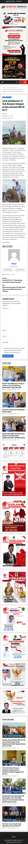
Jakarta (14, 819)
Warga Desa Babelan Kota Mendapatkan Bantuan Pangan (13, 411)
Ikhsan (5, 114)
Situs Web (5, 342)
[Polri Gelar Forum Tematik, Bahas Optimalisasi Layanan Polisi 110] (14, 814)
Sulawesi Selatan (17, 763)
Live (25, 82)
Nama (4, 330)
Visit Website (8, 270)
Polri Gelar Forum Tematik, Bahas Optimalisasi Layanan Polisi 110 (11, 825)
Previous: (12, 280)
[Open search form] (17, 82)
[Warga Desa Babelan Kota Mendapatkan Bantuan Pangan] (14, 399)
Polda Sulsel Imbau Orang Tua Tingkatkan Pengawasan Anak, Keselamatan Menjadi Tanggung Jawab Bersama (13, 771)
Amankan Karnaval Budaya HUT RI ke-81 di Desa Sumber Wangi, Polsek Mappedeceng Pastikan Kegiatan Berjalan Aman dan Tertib (14, 743)
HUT (4, 97)
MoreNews (10, 842)
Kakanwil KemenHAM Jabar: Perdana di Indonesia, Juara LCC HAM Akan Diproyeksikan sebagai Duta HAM (13, 385)
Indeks (14, 837)
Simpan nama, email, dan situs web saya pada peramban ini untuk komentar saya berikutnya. (14, 350)
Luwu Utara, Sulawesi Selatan (15, 735)
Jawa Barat (8, 97)
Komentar (5, 308)
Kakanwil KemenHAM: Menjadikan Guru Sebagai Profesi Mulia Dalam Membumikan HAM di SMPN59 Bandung (13, 436)
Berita (5, 379)
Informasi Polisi (7, 763)
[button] (2, 82)
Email (4, 336)
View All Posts (20, 270)
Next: (13, 288)
